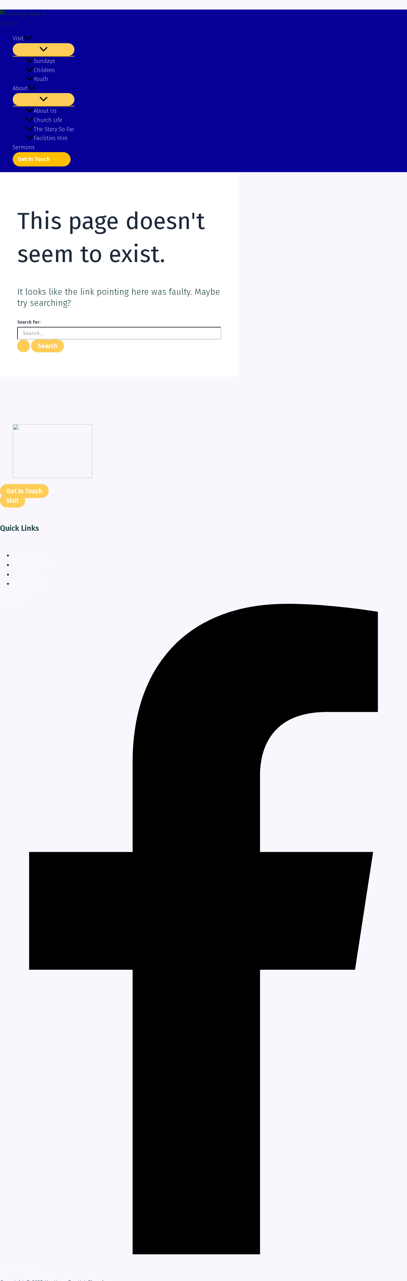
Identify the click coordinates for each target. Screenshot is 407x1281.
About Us (45, 110)
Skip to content (19, 4)
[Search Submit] (23, 346)
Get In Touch (34, 159)
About (20, 88)
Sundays (44, 60)
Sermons (24, 147)
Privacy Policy (17, 1267)
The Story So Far (54, 129)
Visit (18, 38)
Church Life (48, 120)
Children (44, 70)
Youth (41, 79)
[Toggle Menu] (43, 49)
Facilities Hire (50, 138)
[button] (28, 38)
